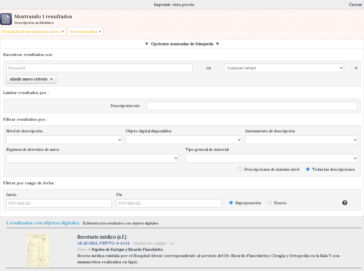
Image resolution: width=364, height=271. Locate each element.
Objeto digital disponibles (148, 131)
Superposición (248, 203)
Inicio (11, 194)
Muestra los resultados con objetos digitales (122, 223)
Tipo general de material (207, 149)
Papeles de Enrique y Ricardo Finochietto (127, 249)
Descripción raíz (125, 105)
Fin (119, 194)
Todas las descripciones (333, 169)
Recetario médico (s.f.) (101, 237)
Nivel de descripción (24, 131)
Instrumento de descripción (270, 131)
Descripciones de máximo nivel (271, 169)
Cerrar (355, 4)
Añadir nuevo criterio (28, 79)
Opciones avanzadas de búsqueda (182, 43)
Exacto (280, 203)
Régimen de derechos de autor (32, 149)
